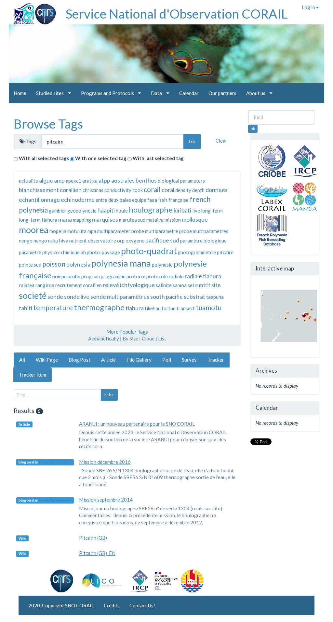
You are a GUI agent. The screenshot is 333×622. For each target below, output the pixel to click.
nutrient (78, 240)
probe (74, 276)
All (22, 360)
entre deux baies (113, 200)
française (178, 200)
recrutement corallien (78, 285)
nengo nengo (33, 240)
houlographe (151, 209)
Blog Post (79, 360)
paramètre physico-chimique (49, 252)
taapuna (215, 297)
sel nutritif (199, 285)
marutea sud (132, 220)
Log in (309, 7)
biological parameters (181, 181)
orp (121, 240)
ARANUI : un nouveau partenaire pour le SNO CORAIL (137, 424)
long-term (212, 211)
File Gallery (139, 360)
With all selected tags (44, 158)
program (90, 276)
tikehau (153, 308)
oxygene (135, 240)
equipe (139, 200)
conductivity (117, 190)
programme (113, 276)
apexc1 (73, 181)
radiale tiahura (203, 276)
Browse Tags (48, 123)
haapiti (106, 210)
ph (83, 252)
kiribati (182, 210)
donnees (217, 189)
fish (162, 199)
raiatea (26, 285)
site (216, 284)
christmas (93, 190)
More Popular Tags (127, 332)
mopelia (57, 231)
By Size (130, 338)
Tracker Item (32, 375)
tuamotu (208, 307)
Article (108, 360)
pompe (59, 276)
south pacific (166, 296)
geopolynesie (82, 211)
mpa (91, 231)
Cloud (148, 338)
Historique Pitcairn (55, 462)
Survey (189, 360)
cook (137, 190)
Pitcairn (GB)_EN (97, 553)
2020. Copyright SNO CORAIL (61, 605)
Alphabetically (103, 338)
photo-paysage (103, 252)
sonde (55, 296)
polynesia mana (121, 263)
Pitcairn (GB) (93, 538)
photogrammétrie (197, 252)
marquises (105, 219)
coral (168, 189)
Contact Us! (142, 605)
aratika (90, 181)
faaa (152, 200)
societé (33, 295)
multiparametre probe (168, 231)
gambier (57, 211)
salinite (164, 285)
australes (123, 180)
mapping (82, 220)
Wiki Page (47, 360)
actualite (28, 181)
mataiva (155, 220)
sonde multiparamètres (119, 296)
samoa (180, 285)
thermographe (99, 307)
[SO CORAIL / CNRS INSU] (32, 11)
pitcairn (225, 252)
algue (46, 180)
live (196, 211)
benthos (146, 180)
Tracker (215, 360)
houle (122, 211)
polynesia (78, 264)
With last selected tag (158, 158)
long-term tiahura (38, 220)
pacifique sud (162, 240)
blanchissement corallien (50, 189)
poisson (53, 264)
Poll (166, 360)
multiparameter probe (120, 231)
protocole (157, 276)
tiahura (135, 307)
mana (65, 219)
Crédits (112, 605)
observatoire (102, 240)
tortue (169, 308)
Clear (221, 141)
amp (59, 180)
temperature (53, 307)
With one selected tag (101, 158)
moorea (33, 229)
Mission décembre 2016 (105, 462)
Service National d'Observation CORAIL (177, 13)
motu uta (77, 231)
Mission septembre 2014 (106, 500)
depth (198, 190)
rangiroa (44, 285)
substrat (194, 296)
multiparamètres (210, 231)
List (162, 338)
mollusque (195, 219)
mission (173, 220)
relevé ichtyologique (129, 284)
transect (186, 308)
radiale (176, 276)
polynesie (162, 265)
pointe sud (30, 265)
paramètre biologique (203, 240)
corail (152, 189)
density (183, 190)
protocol (136, 276)
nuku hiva (58, 240)
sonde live (76, 296)
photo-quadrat (149, 250)
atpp (104, 180)
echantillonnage (39, 199)
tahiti (25, 307)
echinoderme (78, 199)
